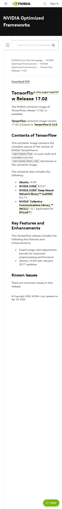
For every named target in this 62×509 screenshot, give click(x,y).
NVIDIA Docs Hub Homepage (27, 60)
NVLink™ (25, 212)
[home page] (21, 3)
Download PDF (21, 81)
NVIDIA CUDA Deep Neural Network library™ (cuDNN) (36, 192)
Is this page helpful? (46, 92)
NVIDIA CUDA (28, 186)
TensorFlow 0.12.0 (45, 124)
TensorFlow (19, 121)
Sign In (54, 3)
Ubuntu (24, 182)
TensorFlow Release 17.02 (29, 96)
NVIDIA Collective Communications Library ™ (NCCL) (36, 205)
